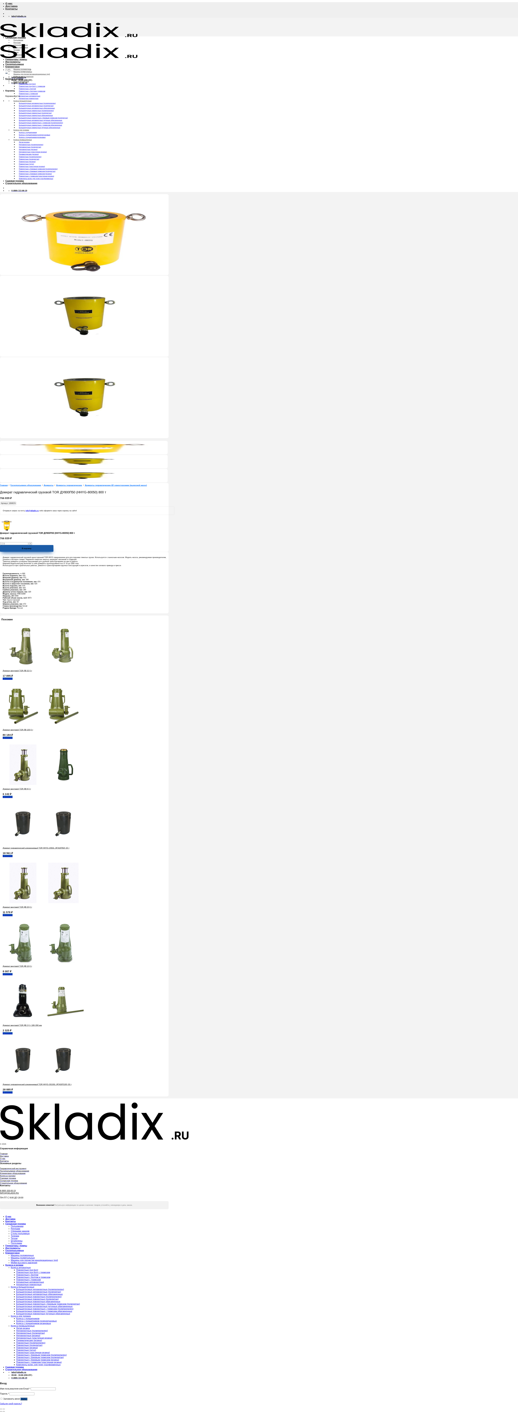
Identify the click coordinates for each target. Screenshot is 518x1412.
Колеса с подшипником (28, 132)
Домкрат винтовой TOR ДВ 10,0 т (17, 966)
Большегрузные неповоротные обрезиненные (37, 108)
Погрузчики (17, 57)
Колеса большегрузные (22, 101)
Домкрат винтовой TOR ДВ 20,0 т (17, 907)
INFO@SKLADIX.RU (9, 1193)
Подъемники (18, 40)
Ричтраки (17, 43)
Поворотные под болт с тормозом (32, 86)
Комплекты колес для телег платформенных (36, 179)
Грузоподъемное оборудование (25, 485)
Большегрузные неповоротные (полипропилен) (37, 103)
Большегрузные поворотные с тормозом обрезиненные (40, 125)
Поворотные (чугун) (26, 164)
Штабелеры (18, 55)
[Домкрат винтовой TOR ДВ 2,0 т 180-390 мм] (43, 1020)
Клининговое (12, 67)
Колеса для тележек (21, 130)
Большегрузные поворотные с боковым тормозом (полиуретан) (43, 118)
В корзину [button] (8, 679)
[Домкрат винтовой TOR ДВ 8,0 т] (43, 784)
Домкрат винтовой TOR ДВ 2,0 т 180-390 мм (22, 1025)
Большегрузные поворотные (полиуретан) (35, 113)
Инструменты (12, 62)
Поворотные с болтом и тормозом (32, 91)
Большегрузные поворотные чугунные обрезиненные (39, 128)
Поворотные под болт (27, 84)
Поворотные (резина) (27, 162)
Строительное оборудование (21, 183)
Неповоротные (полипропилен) (31, 145)
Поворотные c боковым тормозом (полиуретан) (37, 171)
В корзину (26, 548)
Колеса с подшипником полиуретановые (34, 135)
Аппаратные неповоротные (29, 96)
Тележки (16, 50)
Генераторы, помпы (16, 59)
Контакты (11, 8)
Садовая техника (14, 181)
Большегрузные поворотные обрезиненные (36, 115)
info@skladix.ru (32, 511)
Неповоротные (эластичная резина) (33, 152)
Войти (23, 1399)
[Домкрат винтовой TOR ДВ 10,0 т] (43, 961)
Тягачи (15, 52)
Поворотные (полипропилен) (30, 157)
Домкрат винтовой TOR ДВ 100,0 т (18, 730)
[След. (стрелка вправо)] (4, 1411)
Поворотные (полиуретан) (29, 159)
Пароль (4, 1394)
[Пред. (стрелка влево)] (1, 1411)
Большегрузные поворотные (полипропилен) (36, 111)
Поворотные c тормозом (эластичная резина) (36, 176)
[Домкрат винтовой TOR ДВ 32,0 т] (43, 666)
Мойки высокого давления (23, 77)
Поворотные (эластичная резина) (32, 166)
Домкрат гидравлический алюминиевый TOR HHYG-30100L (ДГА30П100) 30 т (37, 1084)
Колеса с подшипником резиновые (32, 137)
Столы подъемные (20, 47)
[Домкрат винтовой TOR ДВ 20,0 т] (43, 902)
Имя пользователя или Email (15, 1389)
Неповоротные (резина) (28, 149)
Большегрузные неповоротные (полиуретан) (36, 106)
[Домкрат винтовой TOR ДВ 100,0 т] (43, 725)
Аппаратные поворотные (28, 98)
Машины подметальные (22, 72)
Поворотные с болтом (27, 89)
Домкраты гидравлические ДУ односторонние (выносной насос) (116, 485)
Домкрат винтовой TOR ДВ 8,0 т (17, 789)
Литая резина (24, 142)
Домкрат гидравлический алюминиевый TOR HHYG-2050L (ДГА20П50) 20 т (36, 848)
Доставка (11, 6)
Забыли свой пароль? (11, 1404)
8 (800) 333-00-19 (8, 1190)
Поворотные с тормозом (28, 94)
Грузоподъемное (14, 64)
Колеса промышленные (22, 140)
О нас (9, 3)
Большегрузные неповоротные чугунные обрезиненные (40, 120)
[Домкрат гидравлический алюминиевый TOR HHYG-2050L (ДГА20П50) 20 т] (43, 843)
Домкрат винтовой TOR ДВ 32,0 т (17, 671)
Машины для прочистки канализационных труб (31, 74)
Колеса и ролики (14, 79)
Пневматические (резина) (29, 154)
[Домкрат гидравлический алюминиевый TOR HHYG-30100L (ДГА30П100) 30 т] (43, 1080)
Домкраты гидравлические (69, 485)
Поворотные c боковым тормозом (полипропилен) (38, 169)
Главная (4, 485)
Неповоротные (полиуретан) (30, 147)
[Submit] (6, 73)
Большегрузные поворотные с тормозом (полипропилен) (41, 123)
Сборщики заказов (20, 45)
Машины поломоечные (22, 69)
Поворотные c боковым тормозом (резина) (35, 174)
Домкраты (48, 485)
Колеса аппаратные (21, 81)
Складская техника (15, 37)
